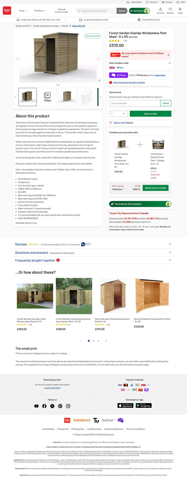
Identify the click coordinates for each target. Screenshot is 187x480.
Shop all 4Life (78, 25)
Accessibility (48, 429)
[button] (92, 35)
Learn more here (52, 387)
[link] (140, 81)
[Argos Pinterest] (60, 406)
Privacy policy (77, 429)
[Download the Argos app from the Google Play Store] (144, 407)
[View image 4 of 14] (87, 97)
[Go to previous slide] (17, 58)
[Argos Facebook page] (44, 406)
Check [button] (166, 103)
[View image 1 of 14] (27, 97)
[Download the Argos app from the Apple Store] (125, 407)
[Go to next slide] (99, 58)
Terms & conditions (135, 429)
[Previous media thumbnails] (16, 97)
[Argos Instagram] (68, 406)
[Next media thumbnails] (101, 97)
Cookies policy (94, 429)
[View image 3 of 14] (67, 97)
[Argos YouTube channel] (36, 406)
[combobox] (96, 11)
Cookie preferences (113, 429)
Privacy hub (62, 429)
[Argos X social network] (52, 406)
